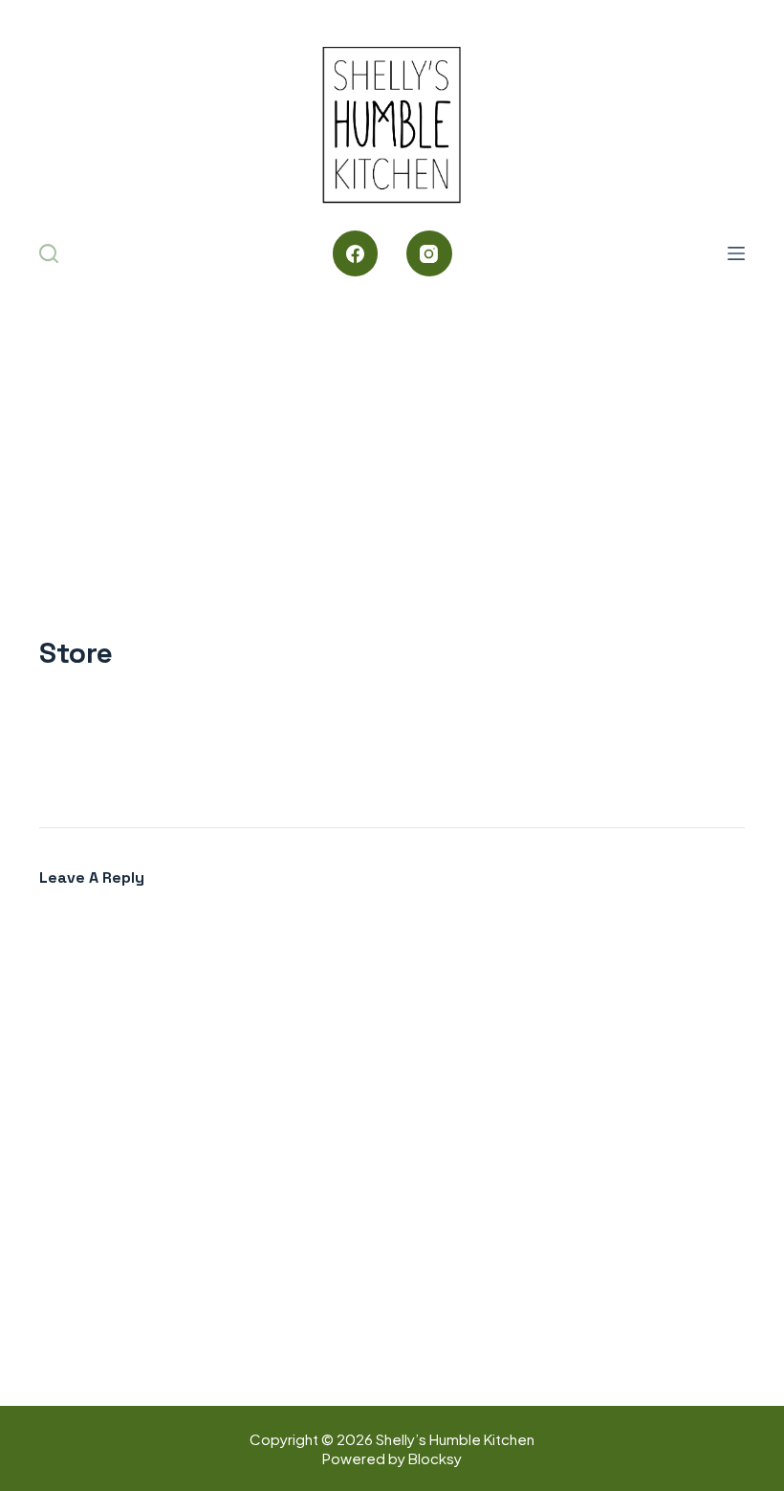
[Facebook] (356, 253)
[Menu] (736, 253)
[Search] (48, 253)
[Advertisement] (392, 430)
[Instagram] (429, 253)
